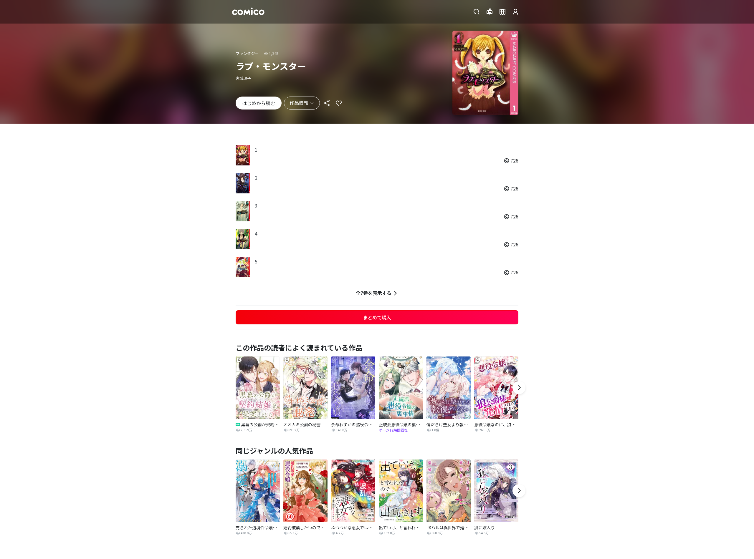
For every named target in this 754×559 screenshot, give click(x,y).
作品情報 (299, 102)
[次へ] (518, 387)
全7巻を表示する (373, 292)
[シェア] (327, 103)
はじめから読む (258, 103)
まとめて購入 (377, 317)
